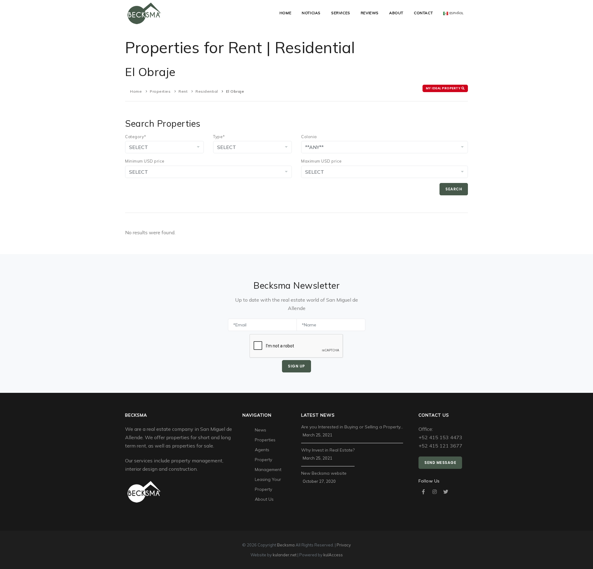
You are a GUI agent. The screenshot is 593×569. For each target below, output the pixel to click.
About (396, 13)
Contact (423, 13)
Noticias (311, 13)
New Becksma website (324, 473)
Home (285, 13)
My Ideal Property (443, 88)
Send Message (440, 462)
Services (340, 13)
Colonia (309, 136)
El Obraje (235, 91)
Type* (219, 136)
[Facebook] (423, 492)
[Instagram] (434, 492)
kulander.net (284, 554)
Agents (262, 449)
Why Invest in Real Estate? (328, 450)
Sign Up (296, 366)
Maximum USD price (321, 161)
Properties (160, 91)
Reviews (370, 13)
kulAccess (333, 554)
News (260, 430)
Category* (135, 136)
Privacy (344, 544)
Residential (207, 91)
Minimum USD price (145, 161)
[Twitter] (446, 492)
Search (453, 189)
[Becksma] (144, 13)
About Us (264, 499)
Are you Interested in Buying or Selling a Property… (352, 427)
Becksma (286, 544)
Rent (183, 91)
